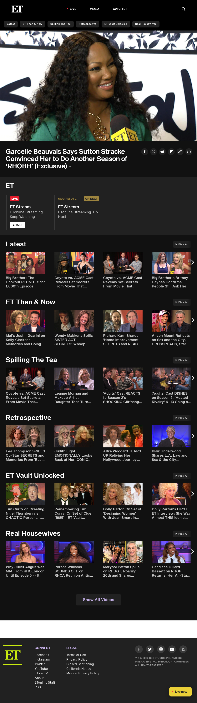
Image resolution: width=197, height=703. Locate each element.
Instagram (42, 659)
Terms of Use (76, 655)
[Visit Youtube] (172, 649)
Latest (11, 24)
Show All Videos (98, 600)
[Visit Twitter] (150, 649)
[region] (98, 86)
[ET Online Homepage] (17, 9)
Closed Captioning (80, 664)
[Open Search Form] (183, 9)
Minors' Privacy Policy (82, 673)
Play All (183, 244)
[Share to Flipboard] (171, 152)
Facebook (42, 655)
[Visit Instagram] (161, 649)
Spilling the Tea (60, 24)
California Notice (78, 669)
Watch (19, 225)
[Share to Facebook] (145, 152)
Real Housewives (146, 24)
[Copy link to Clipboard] (180, 152)
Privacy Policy (76, 659)
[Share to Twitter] (153, 152)
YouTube (41, 669)
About (39, 678)
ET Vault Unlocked (115, 24)
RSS (38, 687)
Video (94, 9)
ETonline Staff (45, 682)
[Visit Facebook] (139, 649)
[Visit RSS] (183, 649)
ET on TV (41, 673)
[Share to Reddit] (162, 152)
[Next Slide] (192, 264)
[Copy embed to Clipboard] (189, 152)
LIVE (73, 9)
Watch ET (120, 9)
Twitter (40, 664)
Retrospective (87, 24)
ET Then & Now (32, 24)
